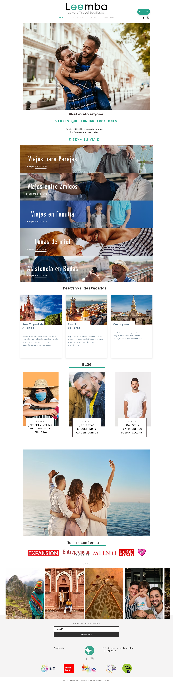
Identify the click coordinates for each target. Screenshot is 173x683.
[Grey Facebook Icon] (86, 659)
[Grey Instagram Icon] (92, 659)
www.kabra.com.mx (103, 680)
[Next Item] (165, 593)
